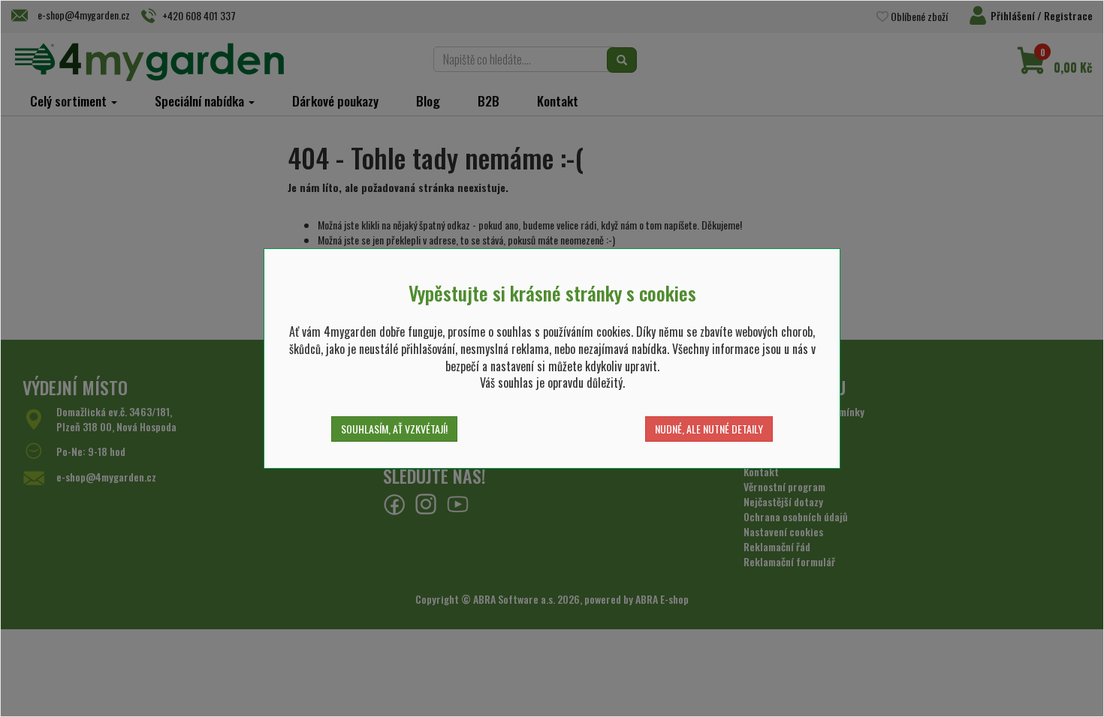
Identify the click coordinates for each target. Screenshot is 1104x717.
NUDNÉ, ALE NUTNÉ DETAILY (709, 428)
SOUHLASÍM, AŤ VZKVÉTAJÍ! (394, 428)
